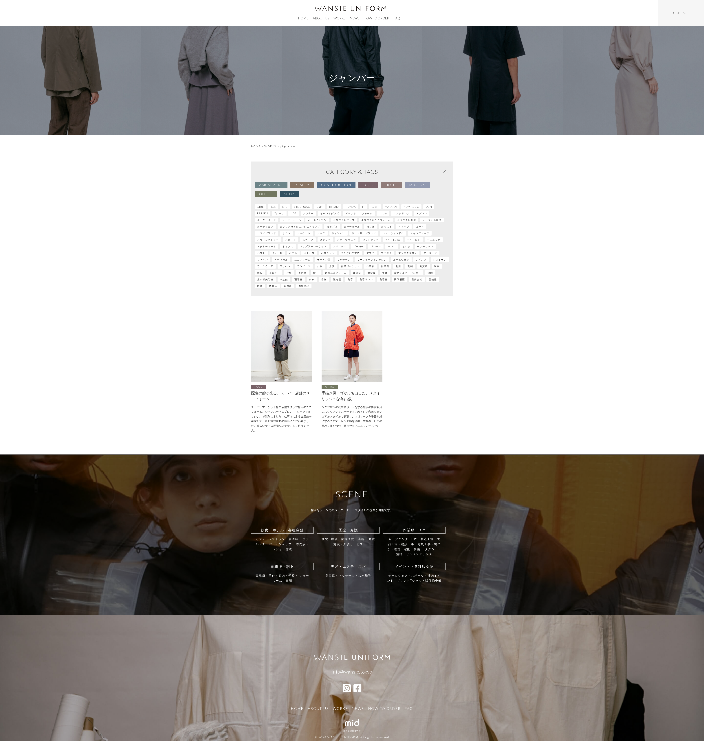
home (303, 18)
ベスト (261, 253)
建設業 (357, 272)
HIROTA (334, 206)
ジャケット (304, 233)
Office (266, 194)
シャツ (321, 233)
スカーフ (307, 239)
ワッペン (285, 266)
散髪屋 (372, 272)
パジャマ (376, 246)
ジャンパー (338, 233)
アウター (308, 213)
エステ (383, 213)
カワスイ (386, 226)
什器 (319, 266)
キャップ (404, 226)
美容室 (384, 279)
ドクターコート (266, 246)
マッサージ (430, 253)
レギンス (421, 259)
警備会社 (417, 279)
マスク (370, 253)
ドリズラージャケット (313, 246)
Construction (336, 185)
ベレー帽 (277, 253)
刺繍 (410, 266)
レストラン (440, 259)
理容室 (298, 279)
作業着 (385, 266)
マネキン (262, 259)
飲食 (260, 286)
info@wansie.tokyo (352, 671)
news (354, 18)
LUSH (374, 206)
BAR (273, 206)
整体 (385, 272)
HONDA (351, 206)
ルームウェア (401, 259)
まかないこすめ (350, 253)
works (339, 18)
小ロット (274, 272)
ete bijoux (302, 206)
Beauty (302, 185)
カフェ (371, 226)
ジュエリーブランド (364, 233)
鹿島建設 (303, 286)
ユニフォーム (302, 259)
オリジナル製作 (432, 220)
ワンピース (304, 266)
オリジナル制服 (406, 220)
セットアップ (370, 239)
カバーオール (352, 226)
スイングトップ (419, 233)
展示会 (302, 272)
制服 (398, 266)
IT (363, 206)
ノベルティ (340, 246)
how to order (376, 18)
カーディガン (265, 226)
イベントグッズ (329, 213)
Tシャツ (279, 213)
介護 (331, 266)
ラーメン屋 (324, 259)
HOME (255, 146)
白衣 (311, 279)
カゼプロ (332, 226)
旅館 (430, 272)
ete (284, 206)
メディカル (281, 259)
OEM (429, 206)
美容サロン (366, 279)
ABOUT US (321, 18)
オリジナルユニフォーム (376, 220)
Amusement (271, 185)
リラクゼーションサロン (372, 259)
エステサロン (402, 213)
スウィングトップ (268, 239)
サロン (287, 233)
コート (420, 226)
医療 (436, 266)
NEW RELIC (411, 206)
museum (417, 185)
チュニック (433, 239)
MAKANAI (391, 206)
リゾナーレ (344, 259)
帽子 (315, 272)
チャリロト (413, 239)
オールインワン (317, 220)
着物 (323, 279)
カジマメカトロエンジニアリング (300, 226)
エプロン (421, 213)
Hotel (391, 185)
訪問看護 (399, 279)
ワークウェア (265, 266)
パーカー (358, 246)
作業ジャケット (350, 266)
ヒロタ (406, 246)
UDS (293, 213)
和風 (260, 272)
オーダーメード (266, 220)
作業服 (370, 266)
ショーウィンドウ (393, 233)
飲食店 (273, 286)
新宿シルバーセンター (407, 272)
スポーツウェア (346, 239)
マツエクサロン (407, 253)
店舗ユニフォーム (335, 272)
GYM (320, 206)
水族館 (284, 279)
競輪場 (337, 279)
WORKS (270, 146)
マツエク (386, 253)
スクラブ (325, 239)
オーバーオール (292, 220)
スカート (290, 239)
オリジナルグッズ (344, 220)
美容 (350, 279)
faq (397, 18)
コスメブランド (266, 233)
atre (260, 206)
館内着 (288, 286)
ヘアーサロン (425, 246)
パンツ (392, 246)
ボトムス (309, 253)
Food (368, 185)
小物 (289, 272)
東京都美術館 (265, 279)
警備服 (433, 279)
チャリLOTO (392, 239)
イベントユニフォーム (359, 213)
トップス (288, 246)
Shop (289, 194)
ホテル (293, 253)
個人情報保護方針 (352, 731)
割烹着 (424, 266)
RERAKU (262, 213)
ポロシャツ (327, 253)
